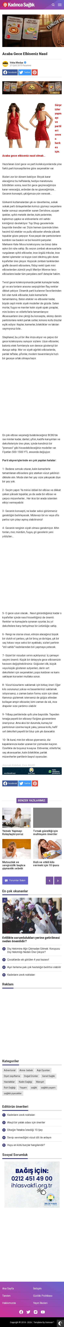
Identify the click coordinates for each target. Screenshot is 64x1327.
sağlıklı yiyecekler (13, 1093)
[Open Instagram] (36, 1312)
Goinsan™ (49, 1322)
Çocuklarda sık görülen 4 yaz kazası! (28, 959)
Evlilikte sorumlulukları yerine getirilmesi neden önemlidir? (31, 939)
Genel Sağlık (48, 1076)
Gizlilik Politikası (42, 1295)
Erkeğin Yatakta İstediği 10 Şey (25, 1129)
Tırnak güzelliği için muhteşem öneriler (45, 832)
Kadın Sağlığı (25, 1082)
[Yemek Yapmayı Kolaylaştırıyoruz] (16, 818)
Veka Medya (16, 62)
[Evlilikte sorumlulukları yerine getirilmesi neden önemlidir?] (32, 916)
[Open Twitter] (28, 1312)
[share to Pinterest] (35, 72)
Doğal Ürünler (31, 1076)
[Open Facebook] (21, 1312)
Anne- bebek (26, 1070)
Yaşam (23, 1087)
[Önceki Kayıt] (49, 880)
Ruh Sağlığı (9, 1087)
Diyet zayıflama (12, 1076)
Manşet (40, 1082)
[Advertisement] (32, 397)
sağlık (34, 1087)
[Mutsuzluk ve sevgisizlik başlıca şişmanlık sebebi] (16, 849)
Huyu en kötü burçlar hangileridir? (26, 1145)
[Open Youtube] (43, 1312)
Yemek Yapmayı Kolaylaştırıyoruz (12, 832)
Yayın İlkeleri (40, 1303)
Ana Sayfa (8, 1288)
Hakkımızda (9, 1303)
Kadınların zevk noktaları (21, 974)
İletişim (37, 1288)
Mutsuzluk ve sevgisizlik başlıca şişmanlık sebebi (13, 865)
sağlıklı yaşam (48, 1087)
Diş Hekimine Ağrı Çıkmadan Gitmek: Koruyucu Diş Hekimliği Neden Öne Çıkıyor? (33, 950)
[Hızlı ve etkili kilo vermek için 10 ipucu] (47, 849)
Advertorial (9, 1070)
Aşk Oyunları (43, 1070)
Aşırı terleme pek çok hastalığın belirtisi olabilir (34, 967)
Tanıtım (6, 1295)
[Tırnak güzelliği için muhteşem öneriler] (47, 818)
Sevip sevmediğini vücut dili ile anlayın (29, 1137)
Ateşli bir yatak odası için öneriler (26, 1122)
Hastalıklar (9, 1082)
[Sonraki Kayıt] (58, 880)
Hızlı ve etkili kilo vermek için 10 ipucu (46, 864)
